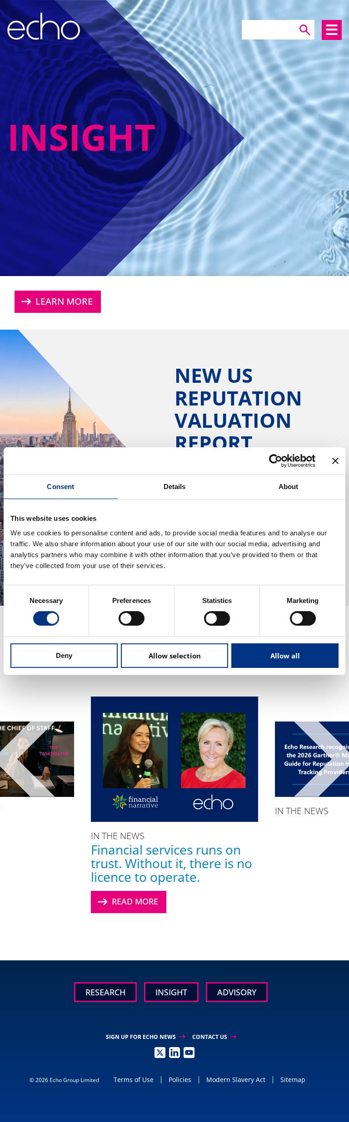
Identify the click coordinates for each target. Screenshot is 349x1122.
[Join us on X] (160, 1052)
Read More (126, 901)
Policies (180, 1079)
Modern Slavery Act (235, 1079)
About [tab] (289, 486)
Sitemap (292, 1079)
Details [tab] (175, 486)
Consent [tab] (60, 486)
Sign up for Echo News (145, 1037)
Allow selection (175, 655)
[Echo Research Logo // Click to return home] (43, 26)
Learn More (56, 301)
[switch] (132, 618)
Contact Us (214, 1037)
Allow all (285, 655)
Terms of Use (134, 1079)
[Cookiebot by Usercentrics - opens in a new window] (275, 460)
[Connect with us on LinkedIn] (174, 1052)
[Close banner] (335, 460)
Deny (64, 655)
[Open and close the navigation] (332, 30)
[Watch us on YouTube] (189, 1052)
